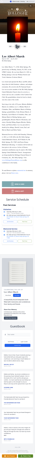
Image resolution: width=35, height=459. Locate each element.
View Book (8, 295)
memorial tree (22, 170)
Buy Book (16, 295)
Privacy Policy (13, 452)
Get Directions (10, 221)
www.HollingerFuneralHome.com (12, 160)
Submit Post (17, 345)
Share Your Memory (10, 318)
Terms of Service (22, 452)
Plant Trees (24, 221)
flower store (14, 173)
